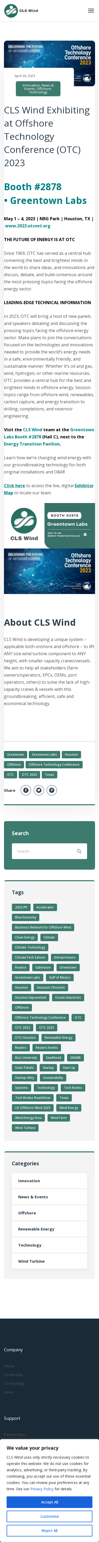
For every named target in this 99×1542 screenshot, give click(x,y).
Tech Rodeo (73, 1087)
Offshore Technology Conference (54, 764)
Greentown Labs (44, 754)
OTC (10, 774)
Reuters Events (47, 1047)
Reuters (21, 1047)
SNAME (75, 1057)
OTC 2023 (29, 774)
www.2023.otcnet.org (27, 226)
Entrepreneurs (65, 957)
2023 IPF (21, 907)
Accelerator (45, 907)
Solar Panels (24, 1067)
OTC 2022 (22, 1027)
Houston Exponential (30, 997)
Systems (21, 1087)
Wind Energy (68, 1107)
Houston (71, 754)
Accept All (49, 1502)
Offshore (44, 88)
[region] (49, 1490)
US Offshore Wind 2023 (32, 1107)
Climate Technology (30, 947)
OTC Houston (25, 1037)
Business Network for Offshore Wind (43, 927)
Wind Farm (59, 1117)
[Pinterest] (51, 790)
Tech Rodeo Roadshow (32, 1097)
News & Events (33, 1196)
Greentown (15, 754)
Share (9, 790)
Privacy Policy (42, 1488)
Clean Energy (25, 937)
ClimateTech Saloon (30, 957)
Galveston (43, 967)
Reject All (49, 1530)
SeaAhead (53, 1057)
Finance (20, 967)
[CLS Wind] (21, 10)
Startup (48, 1067)
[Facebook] (26, 790)
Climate (49, 937)
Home (9, 1365)
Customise (49, 1516)
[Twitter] (38, 790)
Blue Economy (25, 917)
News (9, 1392)
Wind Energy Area (28, 1117)
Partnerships (14, 1434)
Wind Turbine (25, 1128)
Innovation (31, 85)
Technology (38, 92)
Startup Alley (24, 1077)
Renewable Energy (58, 1037)
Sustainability (53, 1077)
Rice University (26, 1057)
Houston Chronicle (51, 987)
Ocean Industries (68, 997)
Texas (49, 774)
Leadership (13, 1374)
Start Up (69, 1067)
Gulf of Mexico (59, 977)
